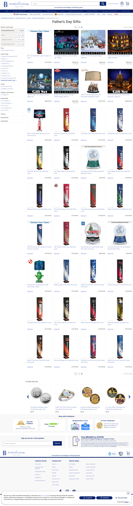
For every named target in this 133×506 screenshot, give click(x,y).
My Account (38, 464)
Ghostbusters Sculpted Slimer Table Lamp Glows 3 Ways (37, 286)
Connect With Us (56, 479)
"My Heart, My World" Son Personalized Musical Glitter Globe (119, 248)
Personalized (4, 117)
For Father (5, 100)
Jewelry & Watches (19, 11)
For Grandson (6, 103)
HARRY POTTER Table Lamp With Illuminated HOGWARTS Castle (91, 96)
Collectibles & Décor (35, 11)
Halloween (60, 14)
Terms (102, 446)
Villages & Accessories (7, 92)
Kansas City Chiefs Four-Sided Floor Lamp (64, 134)
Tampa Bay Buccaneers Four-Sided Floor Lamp (93, 210)
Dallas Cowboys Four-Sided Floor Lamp (65, 285)
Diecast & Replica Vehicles (74, 14)
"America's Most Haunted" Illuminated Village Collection (119, 57)
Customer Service (113, 3)
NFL (99, 14)
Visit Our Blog (55, 484)
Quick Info (30, 62)
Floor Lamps (5, 86)
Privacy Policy (113, 446)
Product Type (4, 54)
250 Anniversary (21, 14)
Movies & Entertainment (110, 11)
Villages (4, 95)
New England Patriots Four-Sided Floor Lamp (119, 172)
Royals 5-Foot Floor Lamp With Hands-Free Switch (119, 361)
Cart (128, 5)
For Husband (6, 108)
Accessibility (38, 477)
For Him (4, 105)
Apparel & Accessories (75, 11)
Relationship (4, 98)
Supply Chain (55, 482)
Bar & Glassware (7, 61)
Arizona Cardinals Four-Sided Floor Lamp (119, 285)
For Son (4, 110)
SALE (116, 14)
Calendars (5, 63)
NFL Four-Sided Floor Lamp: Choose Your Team (39, 57)
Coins (62, 11)
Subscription (4, 121)
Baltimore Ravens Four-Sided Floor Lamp (39, 209)
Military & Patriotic (92, 11)
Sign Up (57, 443)
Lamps (3, 84)
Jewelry (71, 467)
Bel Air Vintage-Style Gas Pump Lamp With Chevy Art (38, 134)
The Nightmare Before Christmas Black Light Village (65, 57)
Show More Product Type (8, 80)
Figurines (4, 75)
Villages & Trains (51, 11)
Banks (4, 59)
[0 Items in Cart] (127, 3)
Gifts (7, 11)
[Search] (103, 4)
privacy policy (44, 495)
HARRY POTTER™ (89, 14)
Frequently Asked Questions (39, 467)
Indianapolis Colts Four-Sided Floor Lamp (120, 133)
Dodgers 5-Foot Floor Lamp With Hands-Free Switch (92, 286)
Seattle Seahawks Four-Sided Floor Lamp (120, 209)
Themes (3, 114)
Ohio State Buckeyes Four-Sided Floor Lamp (65, 210)
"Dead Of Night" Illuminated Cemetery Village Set (38, 96)
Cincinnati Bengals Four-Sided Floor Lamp (66, 360)
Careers (54, 467)
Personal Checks (48, 14)
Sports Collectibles (90, 464)
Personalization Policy (40, 471)
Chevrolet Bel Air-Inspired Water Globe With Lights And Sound (92, 248)
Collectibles (72, 476)
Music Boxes (89, 473)
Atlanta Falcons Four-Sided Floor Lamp (92, 322)
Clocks (4, 68)
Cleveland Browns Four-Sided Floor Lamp (39, 322)
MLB (104, 14)
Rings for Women (90, 470)
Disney (110, 14)
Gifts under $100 (7, 50)
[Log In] (122, 3)
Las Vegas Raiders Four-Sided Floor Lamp (64, 172)
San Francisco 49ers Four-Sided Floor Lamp (65, 248)
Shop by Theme (90, 479)
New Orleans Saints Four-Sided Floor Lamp (65, 323)
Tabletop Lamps (6, 89)
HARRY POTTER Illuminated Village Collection (91, 57)
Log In (122, 5)
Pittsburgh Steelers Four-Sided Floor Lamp (118, 323)
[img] (128, 453)
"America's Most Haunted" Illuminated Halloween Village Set (119, 96)
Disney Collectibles (90, 467)
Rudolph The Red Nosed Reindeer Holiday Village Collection (64, 96)
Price (2, 48)
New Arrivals (126, 11)
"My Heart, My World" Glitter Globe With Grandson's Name (92, 172)
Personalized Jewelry (74, 479)
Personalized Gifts (73, 470)
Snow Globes (72, 464)
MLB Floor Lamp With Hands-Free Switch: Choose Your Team (39, 248)
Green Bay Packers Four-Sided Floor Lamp (37, 172)
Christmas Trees (6, 66)
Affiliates (54, 473)
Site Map (54, 476)
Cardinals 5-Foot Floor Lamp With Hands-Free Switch (93, 361)
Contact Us (37, 474)
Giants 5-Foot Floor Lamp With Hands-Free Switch (38, 361)
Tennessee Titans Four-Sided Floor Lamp (93, 133)
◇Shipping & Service (40, 480)
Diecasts (4, 73)
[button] (113, 454)
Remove (19, 35)
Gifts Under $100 (35, 14)
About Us (54, 464)
